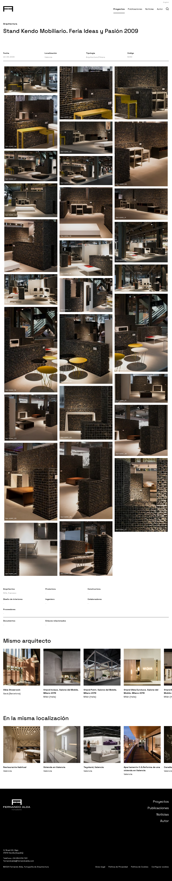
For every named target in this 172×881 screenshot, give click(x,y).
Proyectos (119, 9)
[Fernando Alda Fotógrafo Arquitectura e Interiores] (8, 8)
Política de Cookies (139, 867)
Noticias (149, 9)
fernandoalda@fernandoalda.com (18, 861)
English (166, 2)
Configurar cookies (160, 867)
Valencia (48, 57)
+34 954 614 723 (19, 858)
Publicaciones (135, 9)
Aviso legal (100, 867)
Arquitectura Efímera (95, 57)
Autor (160, 9)
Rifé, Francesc (9, 593)
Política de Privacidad (118, 867)
